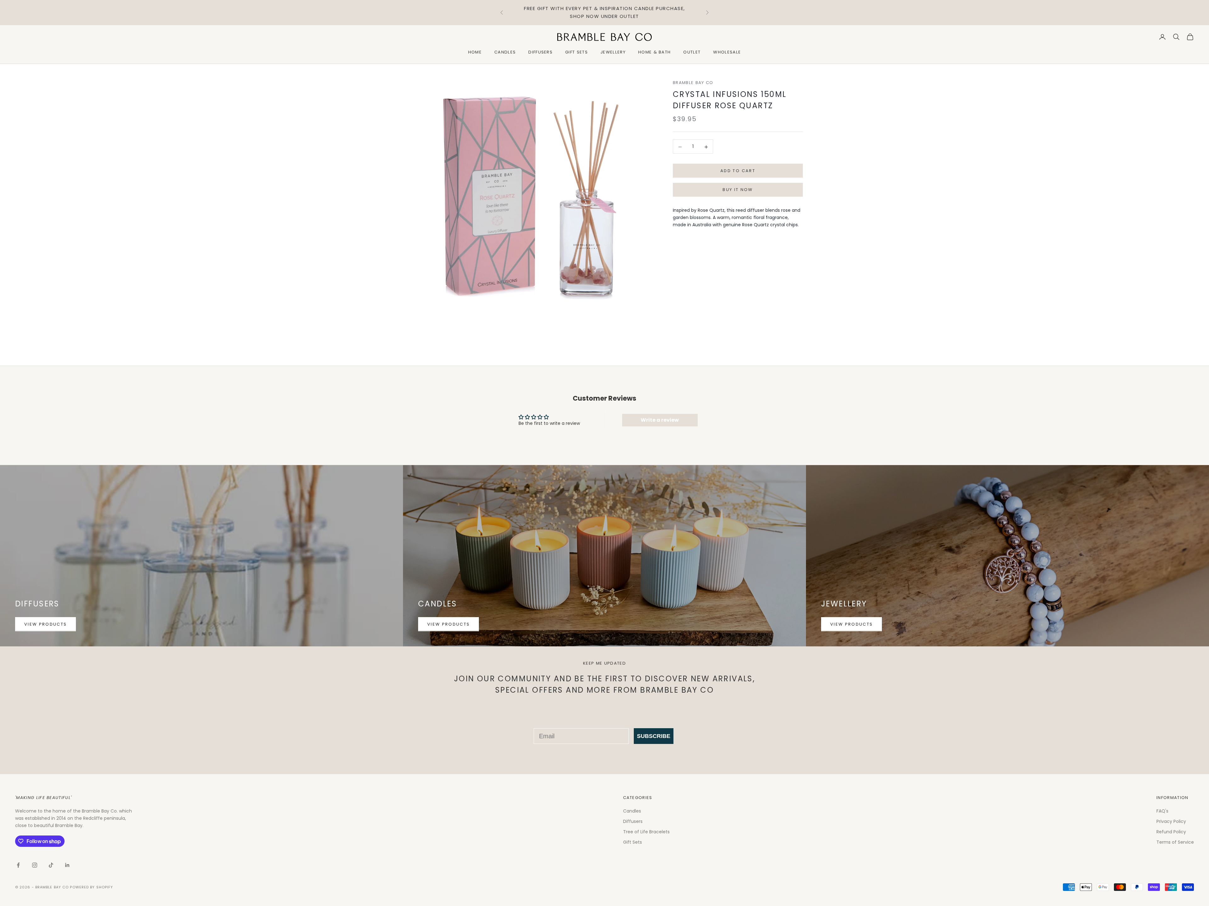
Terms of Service (1175, 842)
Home (475, 52)
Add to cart (737, 171)
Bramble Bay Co (693, 83)
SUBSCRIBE (653, 736)
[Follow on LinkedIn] (67, 865)
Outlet (692, 52)
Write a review (660, 420)
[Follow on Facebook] (18, 865)
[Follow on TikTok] (51, 865)
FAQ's (1162, 811)
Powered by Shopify (91, 887)
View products (45, 624)
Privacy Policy (1171, 821)
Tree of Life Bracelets (646, 832)
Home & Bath (654, 52)
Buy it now (738, 190)
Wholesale (727, 52)
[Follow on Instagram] (34, 865)
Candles (505, 52)
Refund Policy (1171, 832)
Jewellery (613, 52)
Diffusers (540, 52)
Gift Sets (576, 52)
